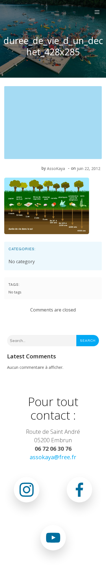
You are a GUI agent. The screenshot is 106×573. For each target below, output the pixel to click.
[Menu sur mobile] (97, 12)
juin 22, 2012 (88, 168)
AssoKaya (56, 168)
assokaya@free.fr (53, 457)
